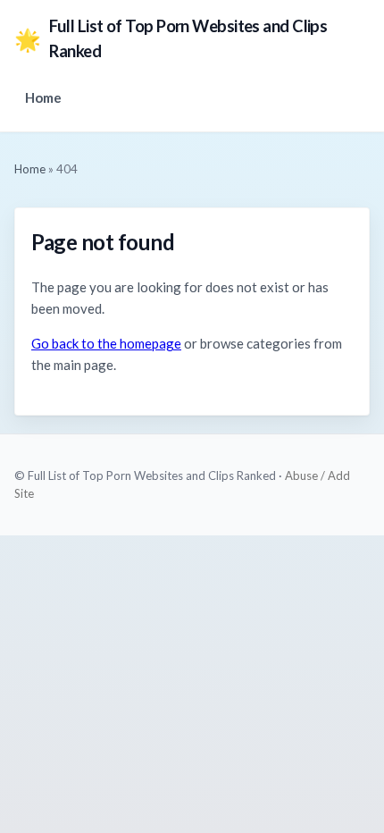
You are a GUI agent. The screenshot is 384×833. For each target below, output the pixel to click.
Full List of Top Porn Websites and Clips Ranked (170, 38)
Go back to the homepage (106, 343)
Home (43, 97)
